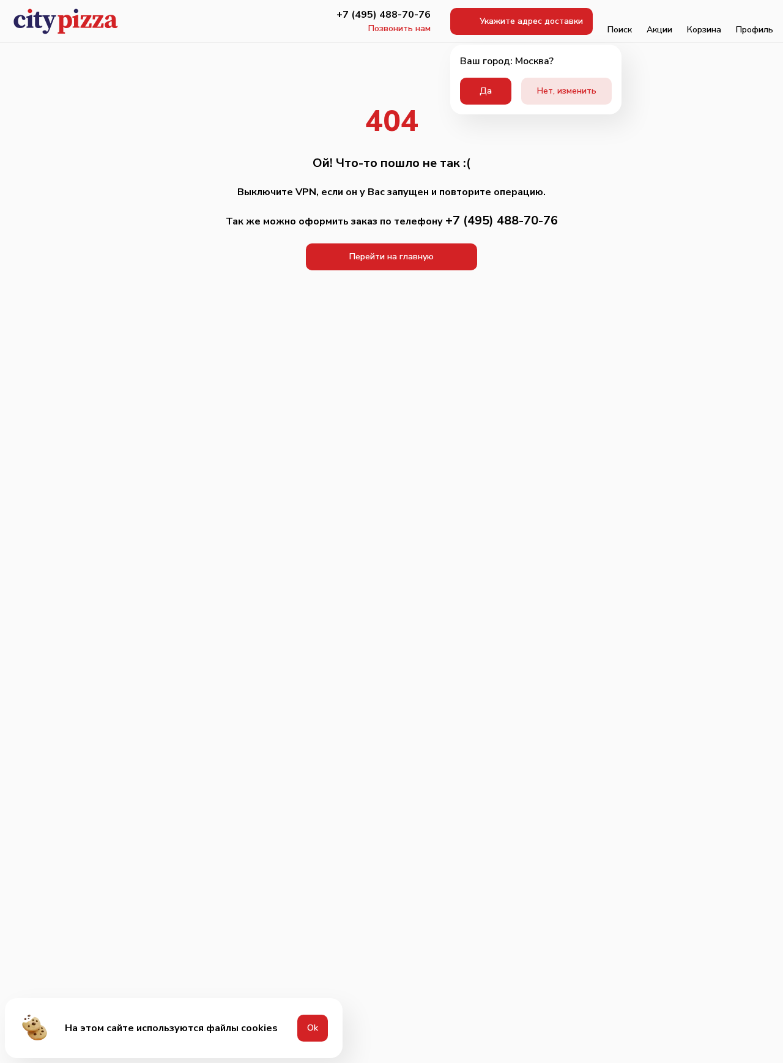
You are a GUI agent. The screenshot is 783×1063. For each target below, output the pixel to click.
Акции (659, 29)
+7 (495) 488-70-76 (383, 15)
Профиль (754, 29)
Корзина (704, 29)
